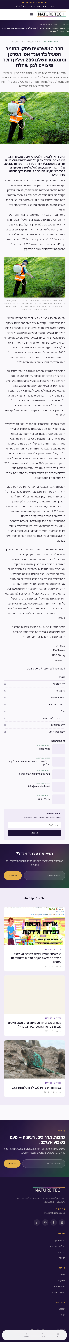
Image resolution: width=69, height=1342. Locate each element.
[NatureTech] (49, 1190)
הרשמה (34, 832)
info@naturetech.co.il (54, 1213)
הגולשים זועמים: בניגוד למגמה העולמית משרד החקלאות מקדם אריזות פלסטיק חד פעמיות (35, 958)
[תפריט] (31, 14)
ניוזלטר (62, 1309)
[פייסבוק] (53, 1222)
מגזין (56, 24)
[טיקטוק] (37, 1222)
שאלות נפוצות (58, 1292)
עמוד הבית (65, 24)
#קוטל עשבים (34, 669)
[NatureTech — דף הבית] (51, 14)
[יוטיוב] (45, 1222)
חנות (63, 1314)
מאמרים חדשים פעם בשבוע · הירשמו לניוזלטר (34, 6)
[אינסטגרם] (62, 1222)
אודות (62, 1274)
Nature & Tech (46, 24)
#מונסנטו (48, 669)
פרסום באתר (59, 1286)
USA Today (58, 655)
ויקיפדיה (60, 660)
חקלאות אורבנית (57, 1246)
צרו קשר (61, 1280)
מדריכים (61, 1252)
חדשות (62, 1258)
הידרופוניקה (59, 1240)
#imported (59, 669)
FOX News (58, 650)
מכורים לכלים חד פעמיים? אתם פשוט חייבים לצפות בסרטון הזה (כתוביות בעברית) (34, 1024)
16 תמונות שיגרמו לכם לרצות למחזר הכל (36, 1087)
